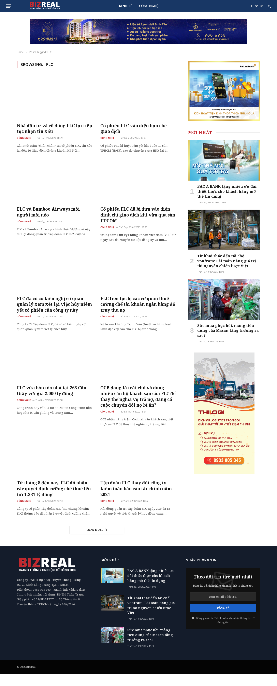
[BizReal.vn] (44, 6)
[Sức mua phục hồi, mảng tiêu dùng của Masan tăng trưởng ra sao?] (224, 299)
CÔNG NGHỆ (148, 6)
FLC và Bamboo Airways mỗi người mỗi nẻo (48, 212)
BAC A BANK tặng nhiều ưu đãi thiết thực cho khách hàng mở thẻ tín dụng (227, 191)
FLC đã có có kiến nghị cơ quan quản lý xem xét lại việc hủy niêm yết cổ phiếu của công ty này (54, 304)
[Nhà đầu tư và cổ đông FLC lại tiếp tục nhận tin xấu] (55, 98)
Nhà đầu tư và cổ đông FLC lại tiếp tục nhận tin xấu (54, 128)
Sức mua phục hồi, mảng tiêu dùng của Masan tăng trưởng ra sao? (228, 330)
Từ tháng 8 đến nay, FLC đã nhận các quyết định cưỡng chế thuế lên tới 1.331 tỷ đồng (54, 488)
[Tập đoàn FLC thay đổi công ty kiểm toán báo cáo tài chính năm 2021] (138, 455)
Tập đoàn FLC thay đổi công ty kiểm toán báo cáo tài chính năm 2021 (136, 488)
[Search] (269, 6)
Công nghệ (24, 137)
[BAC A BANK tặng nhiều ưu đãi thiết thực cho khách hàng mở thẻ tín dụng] (224, 160)
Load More (95, 530)
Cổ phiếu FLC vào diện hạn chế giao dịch (133, 128)
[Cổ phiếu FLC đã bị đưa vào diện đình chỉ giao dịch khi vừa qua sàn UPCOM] (138, 181)
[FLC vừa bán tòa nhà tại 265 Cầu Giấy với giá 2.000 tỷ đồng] (55, 360)
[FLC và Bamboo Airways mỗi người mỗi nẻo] (55, 181)
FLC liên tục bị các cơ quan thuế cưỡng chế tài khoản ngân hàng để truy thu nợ (137, 304)
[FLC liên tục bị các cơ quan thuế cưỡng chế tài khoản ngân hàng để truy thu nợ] (138, 270)
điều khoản (221, 618)
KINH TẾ (125, 6)
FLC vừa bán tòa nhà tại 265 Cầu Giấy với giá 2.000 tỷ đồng (51, 390)
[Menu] (8, 6)
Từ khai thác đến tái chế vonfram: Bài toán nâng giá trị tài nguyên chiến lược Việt (226, 260)
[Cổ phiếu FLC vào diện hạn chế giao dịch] (138, 98)
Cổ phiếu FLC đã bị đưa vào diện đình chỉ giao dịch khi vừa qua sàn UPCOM (137, 214)
